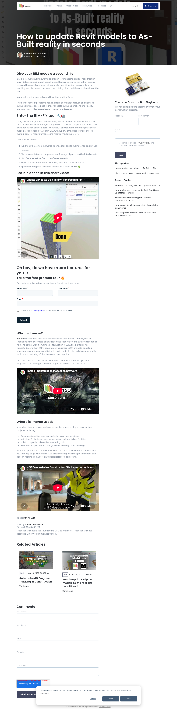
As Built (31, 517)
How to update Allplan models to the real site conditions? (136, 206)
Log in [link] (134, 6)
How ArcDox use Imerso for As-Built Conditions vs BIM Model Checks (137, 191)
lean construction (124, 173)
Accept (110, 699)
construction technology (128, 168)
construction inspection (147, 173)
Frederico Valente (36, 53)
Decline (128, 699)
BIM (154, 168)
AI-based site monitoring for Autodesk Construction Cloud (133, 199)
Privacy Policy (144, 142)
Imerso (20, 338)
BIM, (25, 517)
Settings (93, 699)
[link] (25, 5)
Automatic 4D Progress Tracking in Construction (137, 185)
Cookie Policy (44, 693)
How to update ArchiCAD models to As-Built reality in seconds (135, 214)
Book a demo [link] (150, 6)
